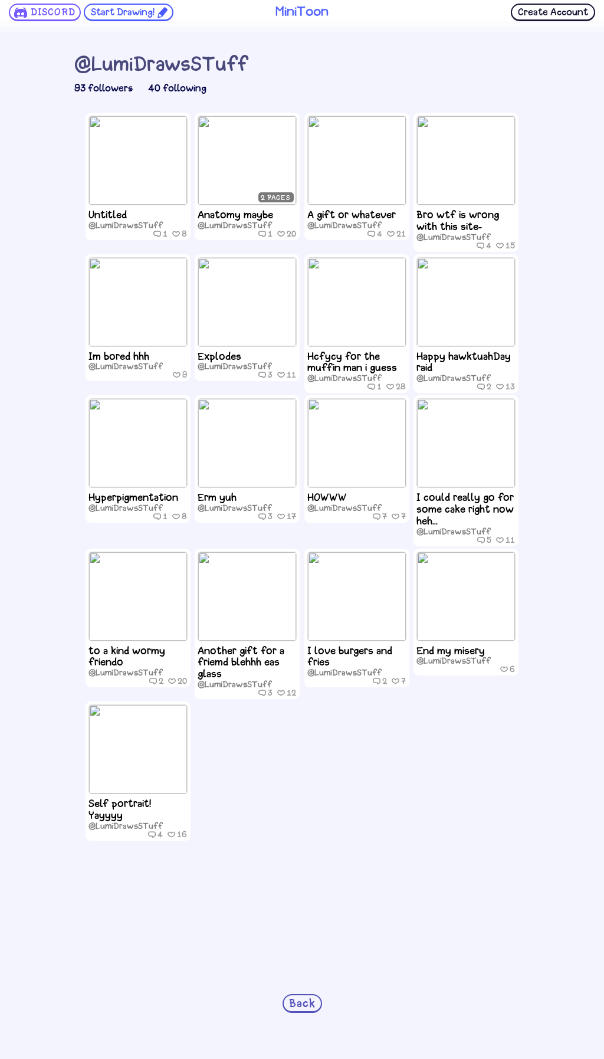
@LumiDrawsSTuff (125, 226)
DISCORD (53, 13)
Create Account (553, 13)
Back (302, 1004)
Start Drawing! (123, 13)
